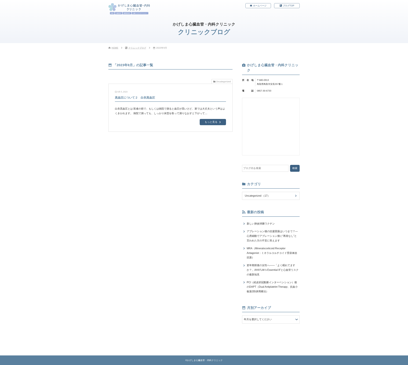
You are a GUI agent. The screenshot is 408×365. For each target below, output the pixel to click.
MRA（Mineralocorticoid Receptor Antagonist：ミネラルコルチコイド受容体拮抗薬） (272, 253)
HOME (115, 48)
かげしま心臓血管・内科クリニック (205, 360)
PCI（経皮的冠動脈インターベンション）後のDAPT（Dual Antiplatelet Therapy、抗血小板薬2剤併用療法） (272, 287)
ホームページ (259, 5)
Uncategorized (223, 81)
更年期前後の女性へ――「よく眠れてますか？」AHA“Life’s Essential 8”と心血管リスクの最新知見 (273, 270)
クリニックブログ (137, 48)
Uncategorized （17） (257, 195)
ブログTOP (288, 5)
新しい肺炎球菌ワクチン (261, 223)
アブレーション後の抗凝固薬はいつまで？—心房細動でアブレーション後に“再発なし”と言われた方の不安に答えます (272, 236)
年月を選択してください (258, 319)
